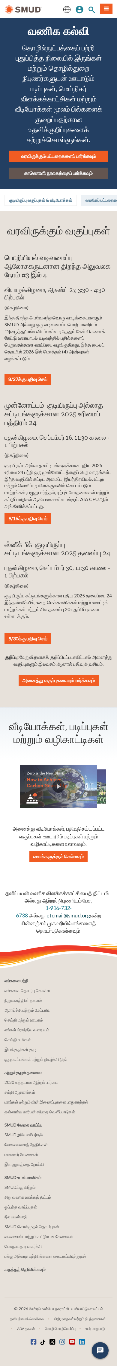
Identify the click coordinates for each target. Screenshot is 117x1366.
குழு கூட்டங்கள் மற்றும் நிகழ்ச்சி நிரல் (35, 1059)
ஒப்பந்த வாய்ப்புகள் (20, 1206)
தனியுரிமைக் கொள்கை (27, 1318)
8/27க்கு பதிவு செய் (27, 379)
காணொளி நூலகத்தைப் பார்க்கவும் (58, 173)
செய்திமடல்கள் (17, 1039)
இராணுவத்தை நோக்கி (24, 1164)
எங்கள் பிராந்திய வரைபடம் (26, 1029)
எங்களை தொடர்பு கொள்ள (27, 990)
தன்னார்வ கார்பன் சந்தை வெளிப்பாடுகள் (39, 1111)
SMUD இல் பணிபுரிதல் (23, 1134)
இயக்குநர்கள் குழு (20, 1049)
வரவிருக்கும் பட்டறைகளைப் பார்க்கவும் (58, 156)
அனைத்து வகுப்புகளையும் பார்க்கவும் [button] (58, 680)
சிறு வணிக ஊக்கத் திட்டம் (27, 1197)
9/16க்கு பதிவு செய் (27, 518)
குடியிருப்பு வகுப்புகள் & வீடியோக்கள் (40, 200)
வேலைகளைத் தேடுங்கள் (26, 1144)
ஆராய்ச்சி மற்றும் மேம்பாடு (27, 1010)
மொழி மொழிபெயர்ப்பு (60, 1328)
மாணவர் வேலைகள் (21, 1154)
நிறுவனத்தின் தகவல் (23, 1000)
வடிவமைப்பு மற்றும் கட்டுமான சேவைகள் (39, 1236)
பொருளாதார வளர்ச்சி (23, 1246)
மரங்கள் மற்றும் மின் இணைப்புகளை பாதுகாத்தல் (46, 1101)
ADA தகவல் (26, 1328)
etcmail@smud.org (68, 915)
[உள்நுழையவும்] (79, 9)
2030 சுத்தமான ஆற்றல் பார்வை (31, 1082)
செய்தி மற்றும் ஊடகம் (23, 1019)
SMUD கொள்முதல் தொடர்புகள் (31, 1226)
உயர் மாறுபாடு (95, 1328)
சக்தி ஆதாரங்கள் (19, 1092)
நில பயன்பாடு (15, 1216)
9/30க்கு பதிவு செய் (27, 638)
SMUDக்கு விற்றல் (19, 1187)
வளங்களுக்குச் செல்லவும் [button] (58, 856)
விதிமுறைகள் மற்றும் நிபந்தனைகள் (80, 1318)
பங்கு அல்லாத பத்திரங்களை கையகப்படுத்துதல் (45, 1256)
